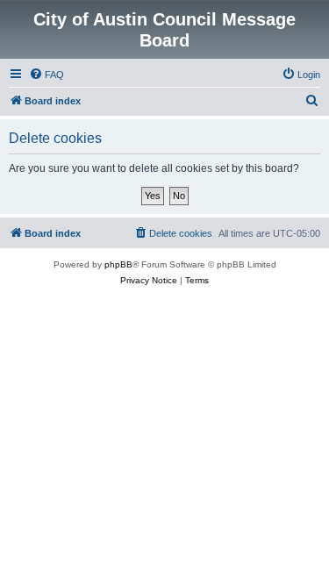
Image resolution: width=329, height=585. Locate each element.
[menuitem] (46, 74)
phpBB (118, 264)
